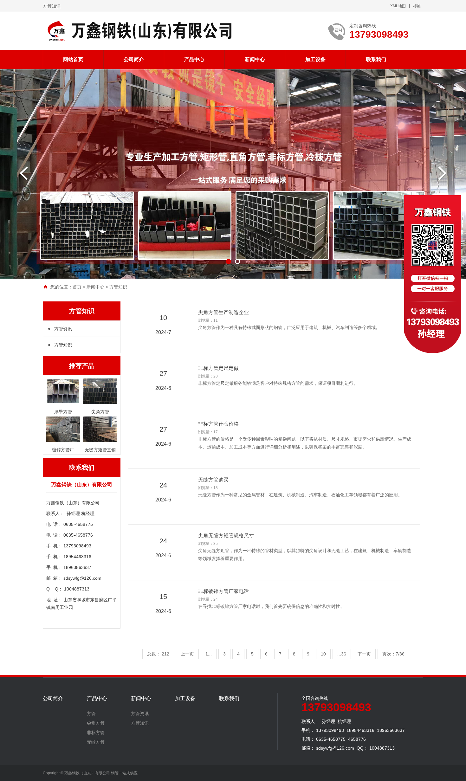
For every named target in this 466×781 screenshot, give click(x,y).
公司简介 (134, 59)
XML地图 (398, 6)
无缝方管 (96, 742)
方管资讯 (63, 328)
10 (323, 653)
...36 (341, 653)
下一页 (364, 653)
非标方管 (96, 732)
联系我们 (376, 59)
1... (208, 653)
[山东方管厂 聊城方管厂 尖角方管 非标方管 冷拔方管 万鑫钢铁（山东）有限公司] (138, 31)
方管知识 (118, 286)
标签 (417, 6)
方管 (91, 713)
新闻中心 (255, 59)
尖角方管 (96, 723)
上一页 (187, 653)
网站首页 (73, 59)
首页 (77, 286)
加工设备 (315, 59)
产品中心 (194, 59)
